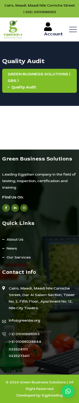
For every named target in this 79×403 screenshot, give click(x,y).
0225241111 (18, 349)
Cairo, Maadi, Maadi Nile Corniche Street (39, 5)
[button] (68, 391)
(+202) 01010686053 (39, 12)
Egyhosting (52, 395)
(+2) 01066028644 (25, 341)
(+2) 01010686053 (24, 334)
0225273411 (19, 355)
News (12, 248)
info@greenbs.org (24, 320)
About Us (15, 239)
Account (54, 34)
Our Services (19, 257)
